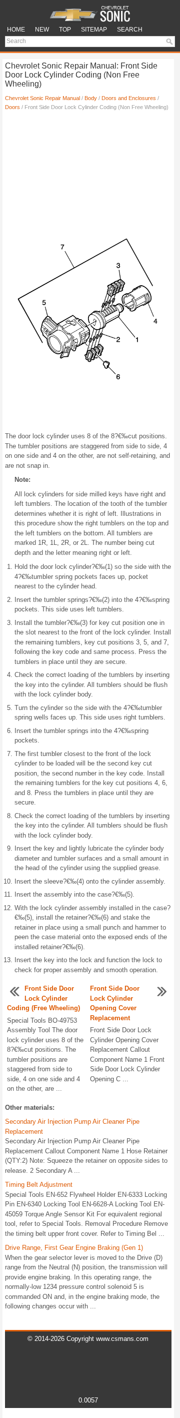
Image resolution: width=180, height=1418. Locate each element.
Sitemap (94, 29)
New (42, 29)
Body (90, 98)
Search (129, 29)
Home (16, 29)
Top (65, 29)
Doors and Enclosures (129, 98)
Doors (12, 107)
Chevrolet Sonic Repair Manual (42, 98)
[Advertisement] (88, 152)
